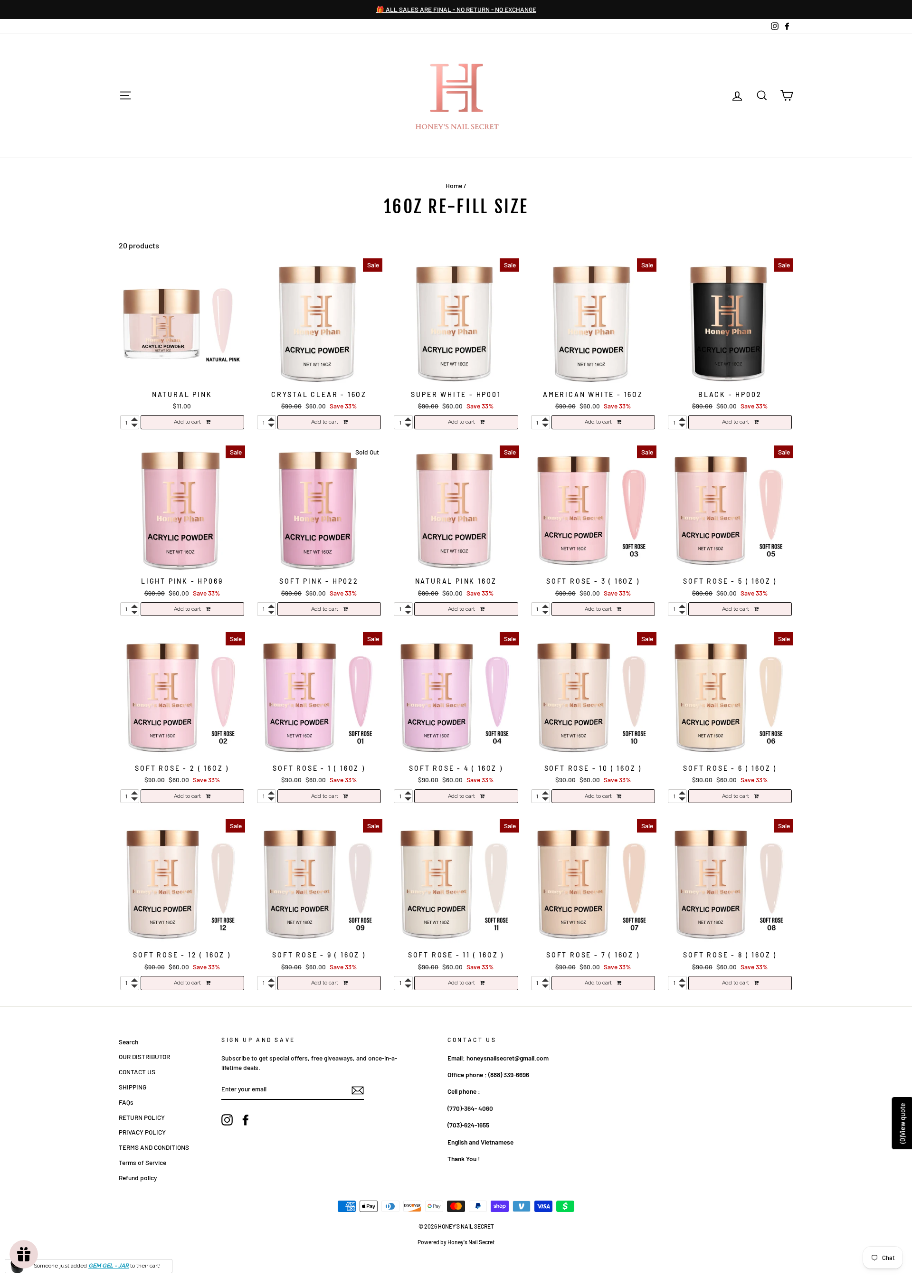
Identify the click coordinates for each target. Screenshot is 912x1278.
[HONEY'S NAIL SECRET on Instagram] (227, 1120)
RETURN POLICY (142, 1117)
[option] (456, 9)
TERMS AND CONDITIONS (154, 1147)
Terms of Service (142, 1162)
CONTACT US (137, 1072)
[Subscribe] (358, 1090)
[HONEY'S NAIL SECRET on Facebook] (245, 1120)
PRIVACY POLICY (142, 1132)
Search (128, 1042)
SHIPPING (132, 1087)
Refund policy (138, 1178)
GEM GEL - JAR (108, 1265)
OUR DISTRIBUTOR (144, 1056)
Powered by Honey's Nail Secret (456, 1242)
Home (454, 185)
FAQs (126, 1102)
